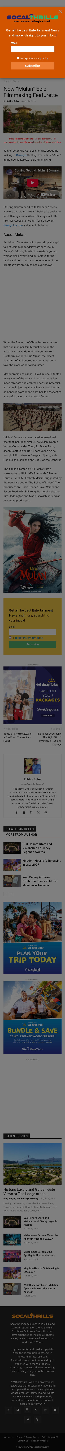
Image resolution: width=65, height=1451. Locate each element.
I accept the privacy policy (34, 58)
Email (14, 43)
